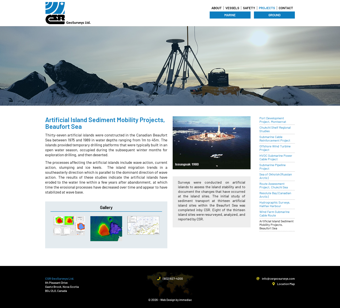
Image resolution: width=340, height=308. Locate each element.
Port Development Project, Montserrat (272, 120)
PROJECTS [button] (267, 8)
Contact (286, 8)
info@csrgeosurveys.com (278, 278)
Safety (249, 8)
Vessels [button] (232, 8)
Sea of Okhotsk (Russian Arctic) (275, 176)
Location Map (286, 284)
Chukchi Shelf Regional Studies (275, 129)
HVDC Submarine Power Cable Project (275, 157)
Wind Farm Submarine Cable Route (274, 213)
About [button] (216, 8)
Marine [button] (230, 15)
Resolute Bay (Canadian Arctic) (275, 194)
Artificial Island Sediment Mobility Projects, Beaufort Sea (276, 224)
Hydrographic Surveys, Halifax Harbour (274, 204)
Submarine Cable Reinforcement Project (274, 138)
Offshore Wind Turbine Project (275, 148)
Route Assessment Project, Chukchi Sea (273, 185)
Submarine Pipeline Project (272, 166)
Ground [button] (274, 15)
